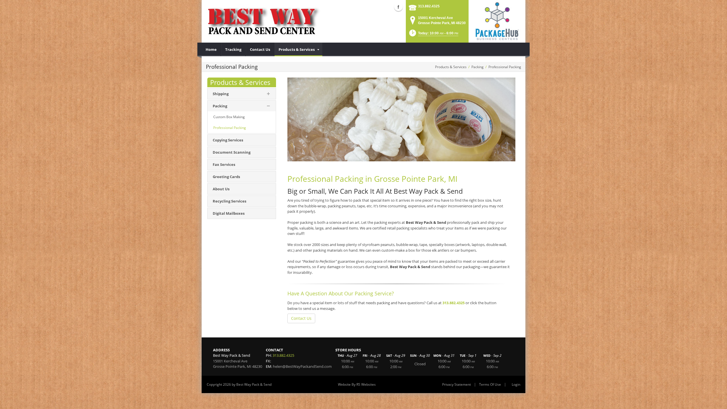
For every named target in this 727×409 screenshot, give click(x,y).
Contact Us (301, 318)
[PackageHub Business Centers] (497, 20)
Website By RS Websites (357, 384)
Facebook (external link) (398, 7)
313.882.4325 (429, 6)
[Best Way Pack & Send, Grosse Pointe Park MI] (264, 20)
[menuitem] (211, 49)
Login (516, 384)
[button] (433, 35)
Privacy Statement (456, 384)
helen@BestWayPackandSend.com (302, 366)
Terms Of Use (490, 384)
